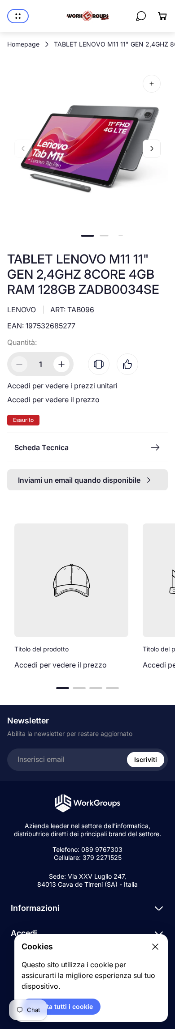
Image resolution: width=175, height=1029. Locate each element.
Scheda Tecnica (41, 447)
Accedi (24, 933)
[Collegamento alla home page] (87, 803)
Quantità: (22, 342)
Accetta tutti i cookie (61, 1006)
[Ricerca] (141, 16)
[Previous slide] (23, 148)
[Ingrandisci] (152, 84)
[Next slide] (152, 148)
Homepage (23, 44)
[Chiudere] (155, 946)
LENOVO (21, 309)
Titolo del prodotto (41, 649)
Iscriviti (145, 759)
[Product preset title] (71, 580)
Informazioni (35, 908)
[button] (87, 236)
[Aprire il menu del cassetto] (18, 16)
